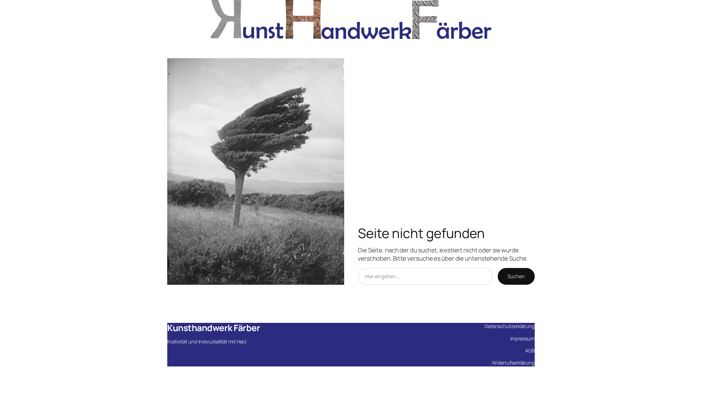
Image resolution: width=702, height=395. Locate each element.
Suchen (516, 276)
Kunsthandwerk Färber (213, 328)
